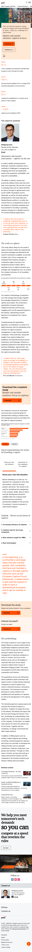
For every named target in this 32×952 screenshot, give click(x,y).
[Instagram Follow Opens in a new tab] (19, 879)
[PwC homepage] (3, 2)
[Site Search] (26, 2)
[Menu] (29, 2)
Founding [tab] (5, 444)
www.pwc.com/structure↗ (19, 929)
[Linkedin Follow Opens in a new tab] (12, 879)
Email (3, 152)
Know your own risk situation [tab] (9, 463)
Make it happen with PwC (8, 6)
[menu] (29, 944)
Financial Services (23, 6)
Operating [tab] (14, 444)
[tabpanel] (16, 479)
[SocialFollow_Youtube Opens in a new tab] (15, 879)
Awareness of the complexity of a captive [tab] (23, 464)
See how (5, 848)
